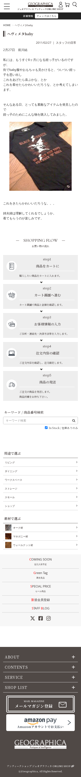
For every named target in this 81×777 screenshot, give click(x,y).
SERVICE (14, 677)
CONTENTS (16, 667)
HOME (7, 25)
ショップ (10, 506)
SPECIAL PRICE (40, 588)
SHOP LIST (16, 687)
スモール (10, 497)
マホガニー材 (20, 536)
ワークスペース (13, 480)
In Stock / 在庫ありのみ (63, 428)
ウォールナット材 (23, 545)
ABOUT (12, 657)
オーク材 (18, 527)
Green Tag (40, 575)
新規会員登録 (40, 600)
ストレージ (11, 488)
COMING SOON (40, 561)
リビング (10, 462)
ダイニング (11, 471)
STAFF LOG (40, 608)
